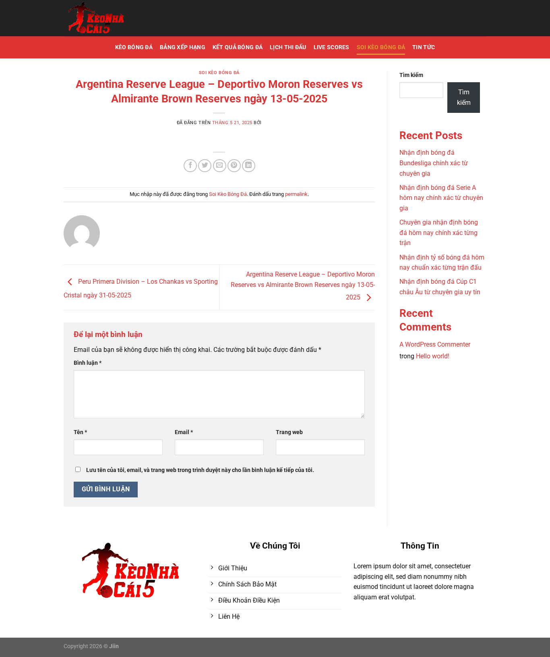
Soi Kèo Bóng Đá (381, 47)
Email (184, 432)
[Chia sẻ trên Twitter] (204, 166)
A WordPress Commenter (434, 344)
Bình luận (87, 363)
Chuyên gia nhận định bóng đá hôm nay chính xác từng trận (438, 232)
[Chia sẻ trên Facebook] (190, 166)
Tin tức (423, 47)
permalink (296, 194)
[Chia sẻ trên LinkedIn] (248, 166)
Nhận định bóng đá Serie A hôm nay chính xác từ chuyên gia (441, 198)
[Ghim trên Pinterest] (234, 166)
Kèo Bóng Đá (134, 47)
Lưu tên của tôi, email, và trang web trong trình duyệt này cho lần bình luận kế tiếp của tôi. (200, 470)
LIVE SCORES (331, 47)
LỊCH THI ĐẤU (288, 47)
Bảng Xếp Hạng (182, 47)
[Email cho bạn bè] (219, 166)
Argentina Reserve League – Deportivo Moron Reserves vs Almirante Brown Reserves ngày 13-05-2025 (303, 285)
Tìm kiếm (411, 75)
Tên (80, 432)
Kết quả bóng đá (238, 47)
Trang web (289, 432)
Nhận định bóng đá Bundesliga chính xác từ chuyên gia (433, 163)
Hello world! (432, 356)
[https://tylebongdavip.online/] (120, 18)
